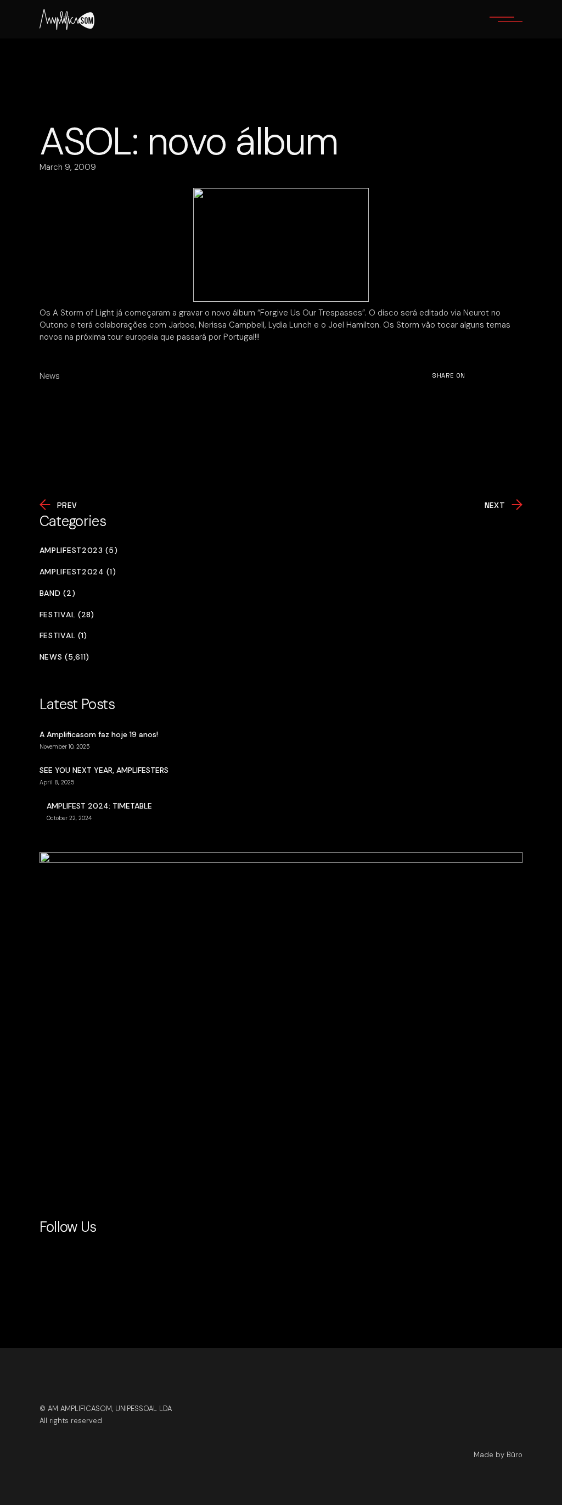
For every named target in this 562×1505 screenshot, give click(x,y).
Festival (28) (67, 614)
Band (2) (58, 593)
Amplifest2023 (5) (79, 550)
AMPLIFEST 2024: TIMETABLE (99, 806)
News (50, 376)
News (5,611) (64, 657)
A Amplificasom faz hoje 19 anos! (99, 734)
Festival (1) (63, 635)
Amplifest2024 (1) (78, 572)
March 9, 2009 (68, 167)
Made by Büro (498, 1454)
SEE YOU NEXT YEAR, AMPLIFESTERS (104, 770)
